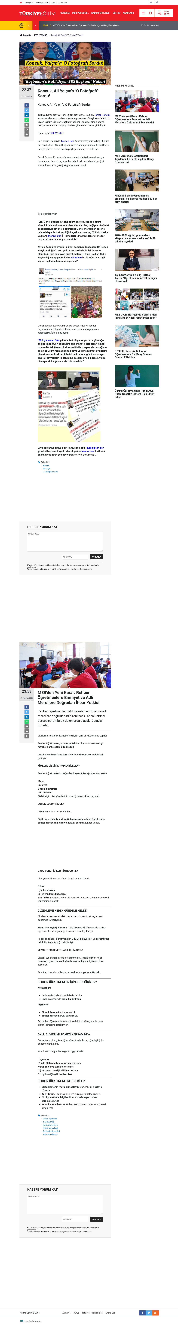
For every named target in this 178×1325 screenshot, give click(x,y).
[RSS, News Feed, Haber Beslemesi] (155, 1312)
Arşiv (53, 3)
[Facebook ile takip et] (142, 1312)
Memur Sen (54, 235)
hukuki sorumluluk (50, 1128)
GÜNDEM (65, 13)
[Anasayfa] (20, 3)
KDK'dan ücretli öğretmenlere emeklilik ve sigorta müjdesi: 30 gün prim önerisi (85, 25)
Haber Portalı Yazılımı (32, 1321)
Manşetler (29, 3)
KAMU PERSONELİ (100, 13)
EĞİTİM (116, 13)
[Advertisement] (74, 189)
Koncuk (46, 465)
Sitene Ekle (63, 3)
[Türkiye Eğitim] (37, 13)
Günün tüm (150, 25)
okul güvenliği (48, 1122)
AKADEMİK (128, 13)
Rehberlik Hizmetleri (51, 1131)
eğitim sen (98, 447)
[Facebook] (26, 105)
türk (89, 447)
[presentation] (29, 25)
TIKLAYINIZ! (56, 133)
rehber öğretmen (50, 1119)
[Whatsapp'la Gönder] (26, 120)
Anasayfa (66, 1313)
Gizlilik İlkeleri (97, 1313)
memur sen (87, 451)
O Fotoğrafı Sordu (50, 472)
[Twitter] (26, 110)
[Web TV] (150, 2)
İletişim (85, 1313)
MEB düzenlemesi (50, 1134)
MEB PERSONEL (80, 13)
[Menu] (143, 13)
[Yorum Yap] (26, 134)
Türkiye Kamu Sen (48, 340)
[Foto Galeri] (157, 2)
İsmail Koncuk (102, 114)
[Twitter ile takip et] (149, 1312)
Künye (76, 1313)
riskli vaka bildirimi (50, 1125)
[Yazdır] (26, 129)
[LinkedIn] (26, 115)
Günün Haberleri (42, 3)
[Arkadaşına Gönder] (26, 125)
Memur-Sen (67, 140)
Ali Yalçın (76, 257)
